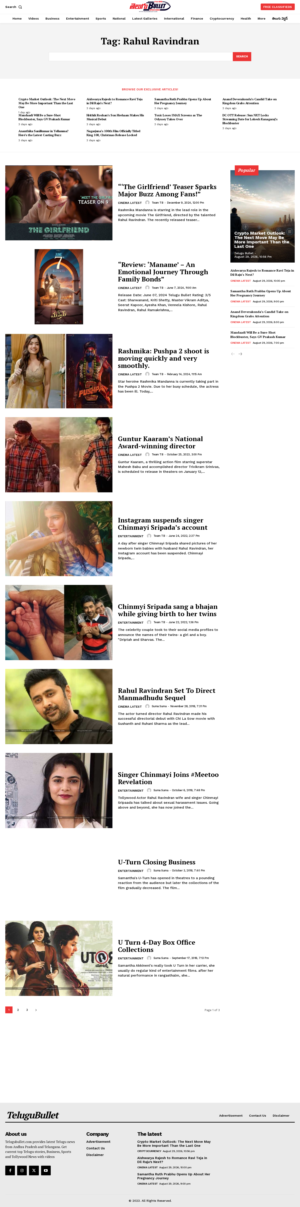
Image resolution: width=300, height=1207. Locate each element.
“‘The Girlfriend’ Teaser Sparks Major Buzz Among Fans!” (167, 190)
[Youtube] (46, 1170)
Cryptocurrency (149, 1151)
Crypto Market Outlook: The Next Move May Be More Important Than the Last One (46, 103)
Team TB (157, 202)
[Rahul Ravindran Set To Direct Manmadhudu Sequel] (58, 706)
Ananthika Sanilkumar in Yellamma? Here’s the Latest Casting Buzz (43, 133)
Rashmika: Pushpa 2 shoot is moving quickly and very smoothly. (163, 358)
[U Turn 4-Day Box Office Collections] (58, 958)
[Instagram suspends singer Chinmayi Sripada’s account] (58, 538)
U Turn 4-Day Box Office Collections (156, 946)
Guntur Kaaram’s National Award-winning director (160, 442)
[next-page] (36, 1009)
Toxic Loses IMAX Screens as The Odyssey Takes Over (178, 117)
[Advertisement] (150, 1070)
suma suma (159, 706)
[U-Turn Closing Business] (58, 874)
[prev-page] (233, 354)
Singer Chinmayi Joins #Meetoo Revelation (168, 778)
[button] (14, 6)
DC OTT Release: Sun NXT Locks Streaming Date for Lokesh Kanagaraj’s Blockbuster (250, 119)
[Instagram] (22, 1170)
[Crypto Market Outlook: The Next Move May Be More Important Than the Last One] (262, 216)
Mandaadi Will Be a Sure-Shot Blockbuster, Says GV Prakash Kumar (44, 117)
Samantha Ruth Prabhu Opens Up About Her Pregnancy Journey (182, 101)
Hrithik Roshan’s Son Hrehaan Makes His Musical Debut (115, 117)
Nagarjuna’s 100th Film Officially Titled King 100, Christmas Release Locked (113, 133)
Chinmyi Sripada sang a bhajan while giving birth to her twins (168, 610)
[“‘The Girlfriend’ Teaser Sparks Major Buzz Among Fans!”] (58, 203)
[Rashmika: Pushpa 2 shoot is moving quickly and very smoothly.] (58, 370)
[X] (34, 1170)
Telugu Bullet (243, 253)
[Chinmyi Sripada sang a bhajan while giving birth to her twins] (58, 622)
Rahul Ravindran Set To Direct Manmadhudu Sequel (166, 694)
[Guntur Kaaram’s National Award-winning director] (58, 454)
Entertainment (131, 536)
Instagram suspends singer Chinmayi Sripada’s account (163, 524)
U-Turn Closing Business (156, 862)
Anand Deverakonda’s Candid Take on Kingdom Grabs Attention (249, 101)
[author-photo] (148, 202)
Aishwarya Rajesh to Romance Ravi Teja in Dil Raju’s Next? (115, 101)
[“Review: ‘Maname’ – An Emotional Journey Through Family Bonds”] (58, 286)
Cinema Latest (130, 203)
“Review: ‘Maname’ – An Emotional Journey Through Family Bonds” (163, 271)
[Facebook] (10, 1170)
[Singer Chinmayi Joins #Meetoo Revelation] (58, 790)
